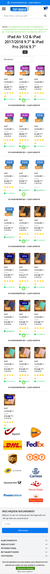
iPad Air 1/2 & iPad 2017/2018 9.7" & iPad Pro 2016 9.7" (25, 30)
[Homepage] (21, 8)
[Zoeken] (45, 15)
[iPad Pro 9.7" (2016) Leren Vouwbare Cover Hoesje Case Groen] (24, 305)
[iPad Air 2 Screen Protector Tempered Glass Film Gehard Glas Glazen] (24, 117)
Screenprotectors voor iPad (31, 29)
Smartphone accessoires (19, 27)
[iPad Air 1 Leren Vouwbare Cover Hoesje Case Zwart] (24, 211)
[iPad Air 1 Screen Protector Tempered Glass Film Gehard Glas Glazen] (9, 117)
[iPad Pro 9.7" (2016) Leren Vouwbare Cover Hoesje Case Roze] (9, 399)
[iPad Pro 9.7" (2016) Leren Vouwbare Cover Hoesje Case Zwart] (9, 258)
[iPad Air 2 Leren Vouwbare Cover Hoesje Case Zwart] (40, 211)
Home (4, 27)
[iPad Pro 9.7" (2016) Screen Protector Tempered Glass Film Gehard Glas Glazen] (9, 70)
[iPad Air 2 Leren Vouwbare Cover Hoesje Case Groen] (40, 305)
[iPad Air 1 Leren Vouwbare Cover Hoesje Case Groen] (9, 352)
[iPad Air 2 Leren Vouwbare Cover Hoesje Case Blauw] (40, 258)
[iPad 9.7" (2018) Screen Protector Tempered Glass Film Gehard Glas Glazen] (40, 70)
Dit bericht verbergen (25, 568)
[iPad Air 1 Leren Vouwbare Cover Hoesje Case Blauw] (9, 305)
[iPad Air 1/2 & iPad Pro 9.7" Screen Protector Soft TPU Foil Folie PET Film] (40, 117)
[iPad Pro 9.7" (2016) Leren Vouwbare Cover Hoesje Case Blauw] (24, 258)
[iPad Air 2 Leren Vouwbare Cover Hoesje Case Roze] (40, 352)
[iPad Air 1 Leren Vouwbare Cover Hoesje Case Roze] (24, 352)
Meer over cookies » (25, 572)
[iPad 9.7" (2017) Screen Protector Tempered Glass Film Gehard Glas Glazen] (24, 70)
